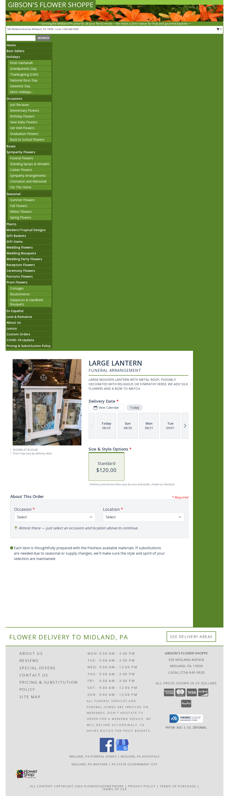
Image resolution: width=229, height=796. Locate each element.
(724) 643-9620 (70, 29)
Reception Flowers (20, 265)
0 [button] (220, 29)
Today (134, 407)
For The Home (20, 187)
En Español (14, 311)
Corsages (17, 288)
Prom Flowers (16, 282)
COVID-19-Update (20, 340)
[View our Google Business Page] (122, 751)
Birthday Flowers (22, 116)
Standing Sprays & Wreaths (29, 164)
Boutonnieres (20, 294)
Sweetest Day (20, 86)
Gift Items (14, 241)
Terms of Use (114, 789)
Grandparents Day (23, 68)
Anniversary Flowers (24, 110)
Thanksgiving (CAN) (24, 74)
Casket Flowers (21, 170)
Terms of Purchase (178, 786)
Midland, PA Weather (90, 764)
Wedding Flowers (19, 247)
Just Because (19, 104)
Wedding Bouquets (21, 253)
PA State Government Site (134, 764)
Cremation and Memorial (28, 181)
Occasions (14, 98)
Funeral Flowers (21, 158)
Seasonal (13, 194)
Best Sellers (15, 51)
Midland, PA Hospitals (140, 756)
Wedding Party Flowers (24, 259)
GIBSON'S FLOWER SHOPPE (50, 4)
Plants (11, 224)
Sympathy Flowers (20, 152)
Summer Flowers (22, 200)
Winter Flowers (21, 211)
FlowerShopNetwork (104, 786)
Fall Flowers (18, 206)
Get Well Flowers (22, 128)
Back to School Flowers (27, 139)
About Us (13, 322)
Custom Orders (18, 334)
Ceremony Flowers (20, 270)
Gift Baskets (16, 236)
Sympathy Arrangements (28, 175)
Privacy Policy (142, 786)
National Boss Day (23, 80)
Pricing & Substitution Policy (28, 346)
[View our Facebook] (107, 751)
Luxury (11, 328)
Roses (10, 146)
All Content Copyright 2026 (56, 786)
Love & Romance (19, 317)
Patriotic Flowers (19, 276)
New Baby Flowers (23, 122)
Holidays (13, 57)
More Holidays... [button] (21, 92)
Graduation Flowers (24, 134)
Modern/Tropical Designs (26, 230)
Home (11, 45)
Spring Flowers (20, 217)
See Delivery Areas (191, 636)
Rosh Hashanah (21, 63)
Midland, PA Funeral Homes (93, 756)
